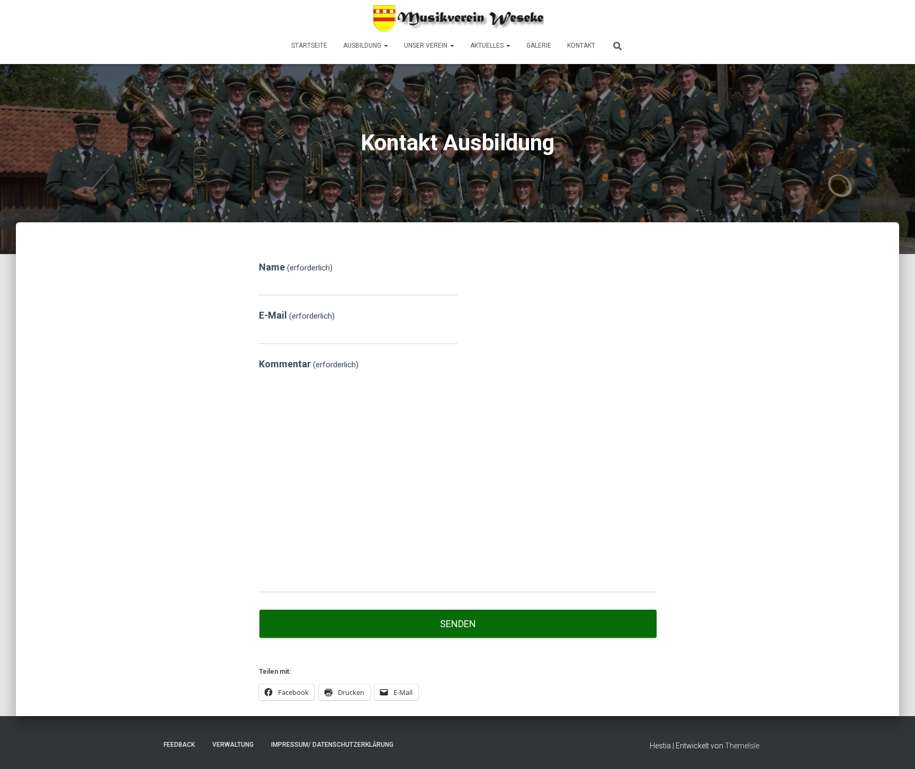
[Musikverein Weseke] (457, 18)
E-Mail (297, 315)
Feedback (179, 744)
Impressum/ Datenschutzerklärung (332, 744)
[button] (385, 45)
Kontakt (581, 45)
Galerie (538, 45)
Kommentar (308, 363)
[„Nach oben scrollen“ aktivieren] (894, 748)
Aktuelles (487, 45)
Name (296, 267)
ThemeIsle (742, 745)
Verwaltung (233, 744)
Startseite (309, 45)
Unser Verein (426, 45)
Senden (458, 623)
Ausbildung (363, 45)
